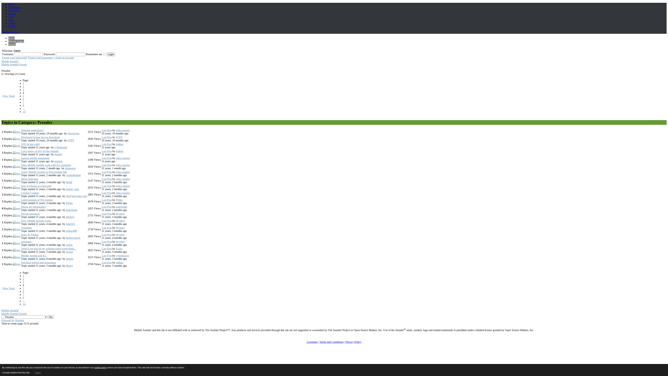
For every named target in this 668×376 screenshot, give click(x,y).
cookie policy (100, 367)
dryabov (120, 213)
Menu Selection (29, 179)
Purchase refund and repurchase (38, 262)
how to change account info (36, 186)
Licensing (312, 341)
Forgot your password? (14, 57)
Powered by (8, 320)
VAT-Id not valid (30, 144)
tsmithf (58, 154)
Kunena (19, 320)
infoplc (70, 258)
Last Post (107, 130)
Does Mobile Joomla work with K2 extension (46, 165)
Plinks (69, 203)
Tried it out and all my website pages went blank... (48, 248)
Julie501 (70, 223)
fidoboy (70, 217)
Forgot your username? (40, 57)
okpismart (70, 168)
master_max (72, 189)
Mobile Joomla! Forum (14, 64)
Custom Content (30, 192)
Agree (38, 372)
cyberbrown (122, 255)
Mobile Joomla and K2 (33, 255)
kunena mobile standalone (35, 158)
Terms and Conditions (331, 341)
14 (24, 111)
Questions (26, 227)
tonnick (58, 161)
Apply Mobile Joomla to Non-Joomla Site (44, 172)
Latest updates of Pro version (37, 199)
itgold (69, 182)
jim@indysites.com (76, 196)
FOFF (70, 140)
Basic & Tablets (29, 234)
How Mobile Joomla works (36, 220)
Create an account (64, 57)
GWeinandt (60, 147)
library (69, 265)
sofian (69, 244)
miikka (119, 144)
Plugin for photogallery (33, 206)
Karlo (119, 248)
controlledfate (73, 175)
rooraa (69, 251)
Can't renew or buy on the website (40, 151)
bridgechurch (73, 237)
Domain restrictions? (32, 130)
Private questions (30, 213)
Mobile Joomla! (10, 32)
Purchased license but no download (40, 137)
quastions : (27, 241)
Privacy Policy (353, 341)
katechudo (71, 210)
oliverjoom (73, 133)
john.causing (123, 130)
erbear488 (71, 230)
